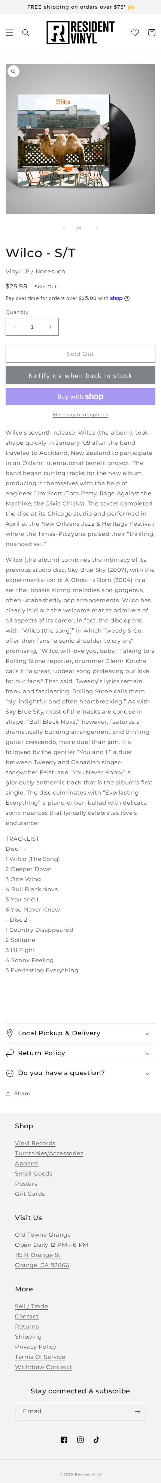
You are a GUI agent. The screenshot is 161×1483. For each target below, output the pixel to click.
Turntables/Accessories (49, 1153)
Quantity (17, 312)
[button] (9, 32)
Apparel (27, 1163)
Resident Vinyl (88, 1474)
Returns (27, 1326)
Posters (26, 1183)
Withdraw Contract (43, 1367)
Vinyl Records (35, 1143)
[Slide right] (97, 228)
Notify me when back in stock (80, 375)
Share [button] (22, 1093)
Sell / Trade (31, 1306)
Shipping (28, 1336)
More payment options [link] (80, 414)
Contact (27, 1316)
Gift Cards (30, 1193)
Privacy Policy (35, 1346)
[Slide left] (64, 228)
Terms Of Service (40, 1356)
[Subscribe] (137, 1411)
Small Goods (33, 1173)
